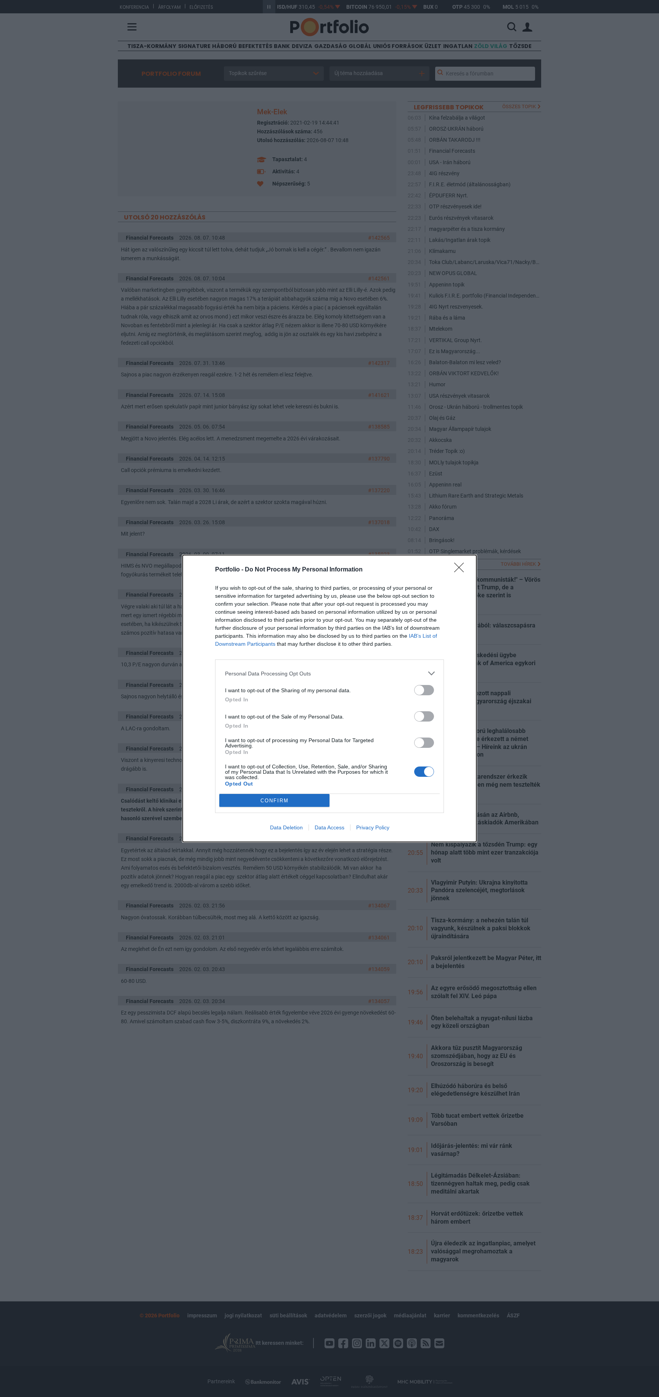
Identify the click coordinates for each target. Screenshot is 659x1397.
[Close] (461, 570)
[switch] (424, 690)
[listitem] (329, 673)
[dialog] (329, 698)
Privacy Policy (372, 827)
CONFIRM (274, 800)
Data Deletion (286, 827)
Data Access (329, 827)
